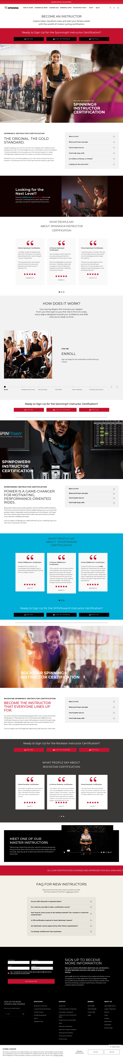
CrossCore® (91, 1012)
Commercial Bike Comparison (68, 1009)
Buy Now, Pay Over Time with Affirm (61, 2)
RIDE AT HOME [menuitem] (28, 7)
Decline (111, 1052)
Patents (106, 1012)
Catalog (106, 1018)
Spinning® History (110, 1006)
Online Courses (38, 1012)
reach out (69, 892)
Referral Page (108, 1028)
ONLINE (29, 39)
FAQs (60, 1023)
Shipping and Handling (66, 1033)
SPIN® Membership (40, 1015)
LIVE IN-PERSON (62, 39)
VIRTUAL (95, 39)
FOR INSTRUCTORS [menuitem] (79, 7)
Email (9, 966)
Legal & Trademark (110, 1009)
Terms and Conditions (65, 1036)
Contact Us (62, 1006)
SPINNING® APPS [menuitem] (66, 7)
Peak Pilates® (92, 1009)
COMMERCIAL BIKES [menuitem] (41, 7)
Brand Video (108, 1021)
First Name (11, 960)
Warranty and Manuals (65, 1026)
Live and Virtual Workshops (42, 1009)
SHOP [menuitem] (91, 7)
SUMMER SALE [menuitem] (54, 7)
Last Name (35, 960)
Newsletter (107, 1024)
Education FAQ (38, 1021)
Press (106, 1015)
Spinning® (91, 1006)
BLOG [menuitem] (98, 7)
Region (34, 966)
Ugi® (89, 1015)
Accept (95, 1052)
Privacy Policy (58, 1055)
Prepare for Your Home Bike (67, 1020)
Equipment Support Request (67, 1029)
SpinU (36, 1018)
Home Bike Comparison (66, 1012)
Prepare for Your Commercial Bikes (67, 1016)
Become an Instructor (40, 1006)
